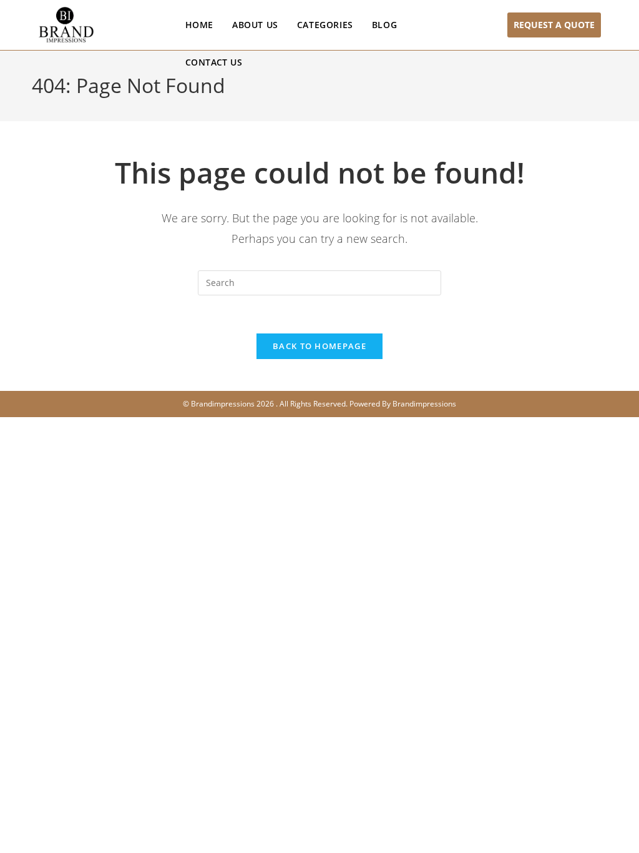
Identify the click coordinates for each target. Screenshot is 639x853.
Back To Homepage (319, 346)
